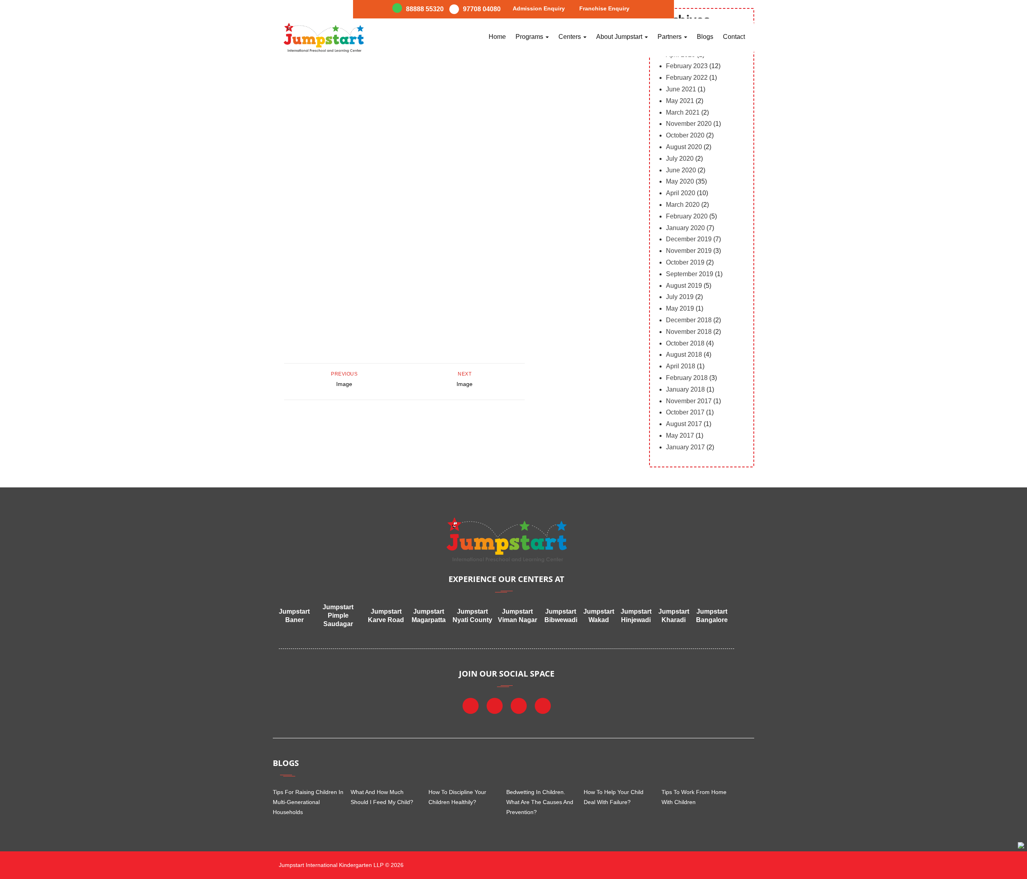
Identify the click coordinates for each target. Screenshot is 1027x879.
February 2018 (687, 377)
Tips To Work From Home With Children (694, 797)
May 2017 (680, 435)
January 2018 (685, 389)
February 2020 (687, 216)
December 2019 (689, 239)
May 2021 (680, 100)
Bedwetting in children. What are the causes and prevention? (539, 802)
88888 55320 (425, 9)
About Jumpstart (620, 36)
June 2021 (681, 89)
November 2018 (689, 331)
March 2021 (683, 112)
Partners (670, 36)
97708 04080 (482, 9)
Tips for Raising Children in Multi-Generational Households (308, 802)
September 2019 (689, 274)
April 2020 (680, 193)
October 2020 (685, 135)
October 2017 (685, 412)
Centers (570, 36)
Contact (734, 36)
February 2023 (687, 66)
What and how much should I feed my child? (382, 797)
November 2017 (689, 401)
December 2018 (689, 320)
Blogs (705, 36)
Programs (530, 36)
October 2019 (685, 262)
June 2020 (681, 170)
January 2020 (685, 227)
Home (497, 36)
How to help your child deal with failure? (613, 797)
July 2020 (680, 158)
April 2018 (680, 366)
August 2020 (684, 146)
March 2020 (683, 204)
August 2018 (684, 354)
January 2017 (685, 447)
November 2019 (689, 250)
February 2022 (687, 77)
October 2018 (685, 343)
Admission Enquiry (539, 8)
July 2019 (680, 296)
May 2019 (680, 308)
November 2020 (689, 123)
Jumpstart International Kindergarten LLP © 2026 (340, 865)
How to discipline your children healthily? (457, 797)
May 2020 (680, 181)
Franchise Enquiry (604, 8)
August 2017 (684, 423)
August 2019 (684, 285)
